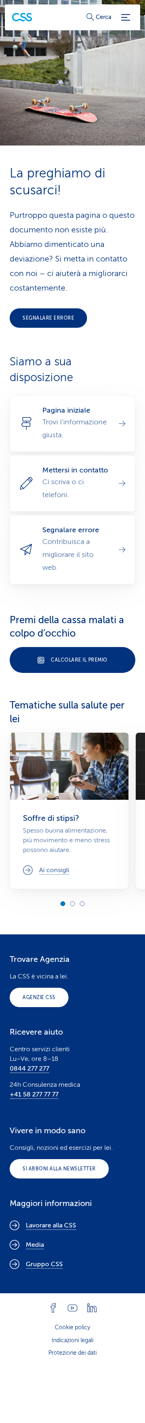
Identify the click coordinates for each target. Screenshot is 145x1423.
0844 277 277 (29, 1068)
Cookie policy (72, 1327)
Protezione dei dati (72, 1353)
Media (35, 1244)
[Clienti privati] (22, 17)
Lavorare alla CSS (51, 1225)
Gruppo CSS (44, 1264)
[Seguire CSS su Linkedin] (92, 1308)
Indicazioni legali (72, 1340)
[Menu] (125, 17)
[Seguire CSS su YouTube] (72, 1308)
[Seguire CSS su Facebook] (53, 1308)
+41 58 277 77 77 (34, 1094)
